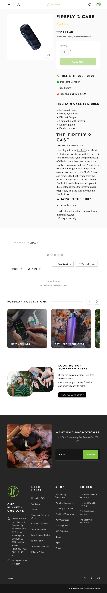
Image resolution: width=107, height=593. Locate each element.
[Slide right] (97, 302)
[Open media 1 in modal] (30, 37)
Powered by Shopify (93, 588)
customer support (67, 382)
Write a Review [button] (88, 264)
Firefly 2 (81, 150)
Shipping (70, 37)
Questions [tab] (32, 268)
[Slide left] (89, 302)
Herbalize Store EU (79, 588)
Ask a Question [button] (64, 264)
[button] (9, 5)
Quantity (63, 46)
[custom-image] (13, 496)
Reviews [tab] (14, 268)
